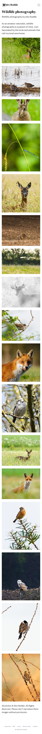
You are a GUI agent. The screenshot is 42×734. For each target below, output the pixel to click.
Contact (35, 726)
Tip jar (19, 726)
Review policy (27, 726)
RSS (14, 726)
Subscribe (8, 726)
